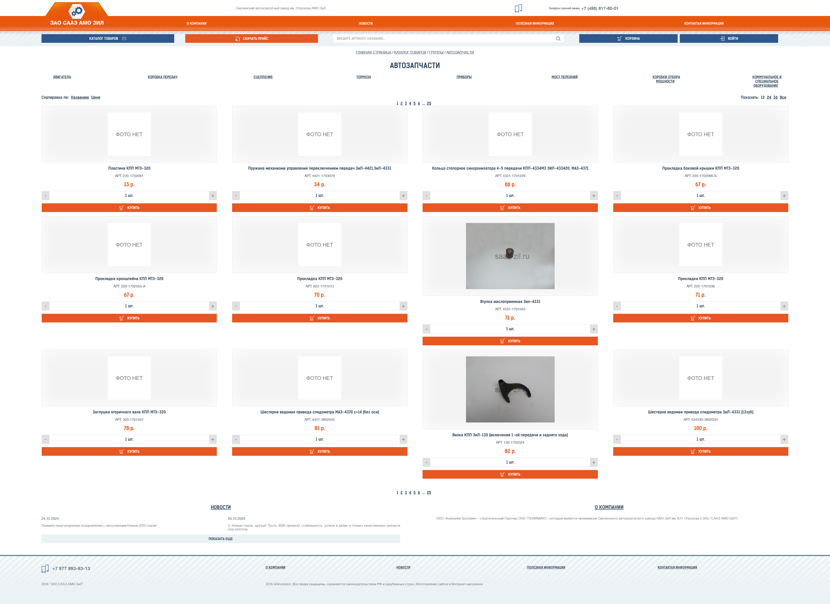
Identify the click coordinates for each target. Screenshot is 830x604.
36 (775, 97)
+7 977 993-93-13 (71, 568)
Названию (80, 97)
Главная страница (373, 52)
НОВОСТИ (221, 507)
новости (366, 23)
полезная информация (535, 23)
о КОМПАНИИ (609, 507)
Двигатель (62, 77)
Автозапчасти (460, 52)
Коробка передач (162, 77)
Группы (436, 52)
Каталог (103, 38)
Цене (95, 97)
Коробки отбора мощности (666, 79)
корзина (632, 38)
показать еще (221, 539)
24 (769, 97)
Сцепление (263, 77)
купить (133, 208)
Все (783, 97)
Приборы (464, 77)
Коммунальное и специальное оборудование (767, 81)
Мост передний (565, 77)
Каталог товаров (410, 52)
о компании (196, 23)
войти (733, 38)
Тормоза (363, 77)
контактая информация (704, 23)
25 (429, 103)
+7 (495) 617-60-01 (600, 8)
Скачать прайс (255, 38)
